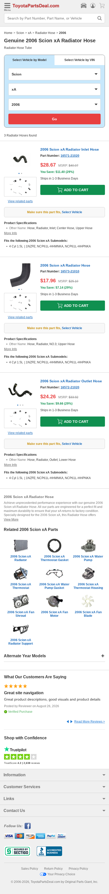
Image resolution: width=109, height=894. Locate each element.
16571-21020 (70, 155)
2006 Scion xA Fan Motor (54, 614)
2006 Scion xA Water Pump (88, 558)
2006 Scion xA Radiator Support (20, 641)
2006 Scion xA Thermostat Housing (88, 586)
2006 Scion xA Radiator (20, 558)
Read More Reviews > (89, 721)
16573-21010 (70, 271)
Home (8, 33)
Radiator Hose (45, 33)
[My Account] (93, 6)
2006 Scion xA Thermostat (20, 586)
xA (29, 33)
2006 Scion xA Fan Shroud (20, 614)
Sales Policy (29, 868)
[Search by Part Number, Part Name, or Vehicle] (100, 18)
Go (54, 119)
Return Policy (53, 868)
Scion (20, 33)
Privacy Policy (78, 868)
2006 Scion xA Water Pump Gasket (54, 586)
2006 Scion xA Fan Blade (88, 614)
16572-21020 (70, 387)
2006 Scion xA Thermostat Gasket (54, 558)
